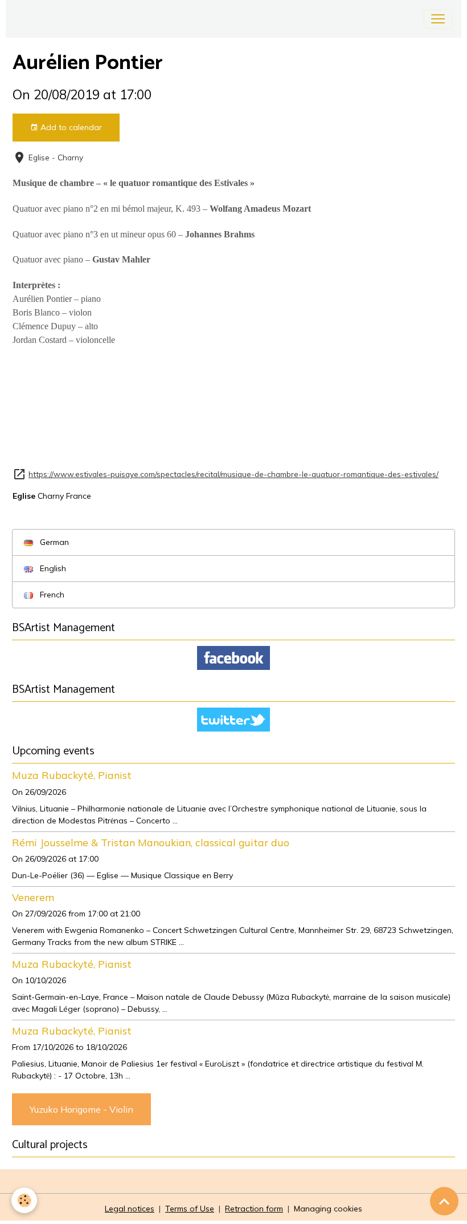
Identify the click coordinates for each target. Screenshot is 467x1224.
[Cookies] (24, 1200)
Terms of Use (189, 1208)
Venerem (33, 897)
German (53, 542)
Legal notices (129, 1208)
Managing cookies (328, 1208)
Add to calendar (70, 127)
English (52, 568)
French (51, 594)
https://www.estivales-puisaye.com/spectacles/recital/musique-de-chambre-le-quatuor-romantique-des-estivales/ (233, 474)
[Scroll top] (444, 1201)
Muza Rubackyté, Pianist (72, 775)
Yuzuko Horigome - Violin (81, 1109)
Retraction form (254, 1208)
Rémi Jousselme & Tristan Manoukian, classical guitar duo (150, 842)
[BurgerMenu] (438, 19)
